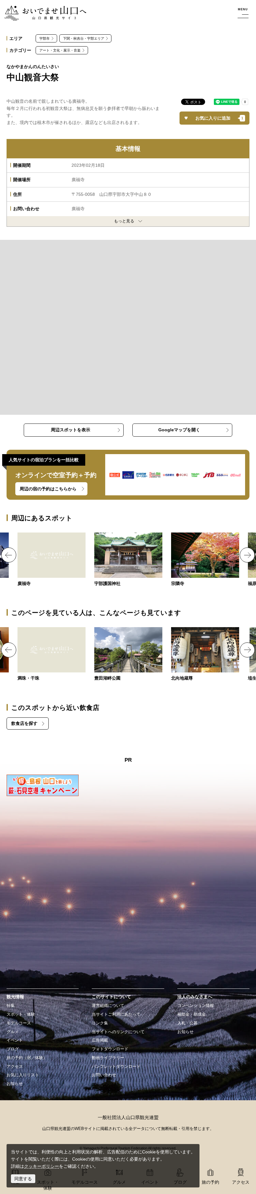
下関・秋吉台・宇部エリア (83, 38)
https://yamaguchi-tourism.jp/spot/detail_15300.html (51, 560)
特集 (11, 1005)
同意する (23, 1178)
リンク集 (100, 1023)
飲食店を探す (24, 723)
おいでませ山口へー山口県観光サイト (41, 9)
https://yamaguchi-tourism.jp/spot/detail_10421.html (51, 654)
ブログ (13, 1049)
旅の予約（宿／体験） (27, 1058)
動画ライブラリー (108, 1058)
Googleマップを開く (179, 429)
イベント (15, 1040)
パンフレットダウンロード (116, 1066)
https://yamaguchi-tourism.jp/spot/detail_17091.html (128, 560)
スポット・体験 (21, 1014)
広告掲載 (100, 1040)
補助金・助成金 (191, 1014)
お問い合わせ (104, 1075)
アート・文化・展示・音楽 (60, 50)
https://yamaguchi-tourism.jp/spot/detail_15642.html (128, 654)
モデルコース (19, 1023)
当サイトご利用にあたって (116, 1014)
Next (247, 554)
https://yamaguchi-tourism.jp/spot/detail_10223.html (205, 560)
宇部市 (44, 38)
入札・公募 (187, 1023)
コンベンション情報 (195, 1005)
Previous (8, 554)
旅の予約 (210, 1182)
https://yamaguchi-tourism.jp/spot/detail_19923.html (205, 654)
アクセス (15, 1066)
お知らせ (15, 1084)
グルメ (13, 1032)
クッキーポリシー (41, 1166)
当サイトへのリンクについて (118, 1032)
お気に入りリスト (23, 1075)
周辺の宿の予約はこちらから (48, 488)
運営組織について (108, 1005)
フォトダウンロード (110, 1049)
